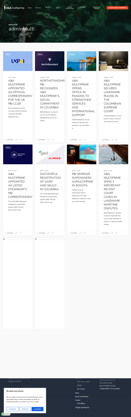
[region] (25, 400)
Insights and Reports (82, 407)
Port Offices (81, 403)
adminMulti (10, 139)
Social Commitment (81, 396)
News (8, 54)
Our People (81, 389)
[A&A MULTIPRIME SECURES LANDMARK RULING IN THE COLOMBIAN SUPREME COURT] (113, 96)
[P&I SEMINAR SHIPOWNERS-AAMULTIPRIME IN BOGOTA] (81, 190)
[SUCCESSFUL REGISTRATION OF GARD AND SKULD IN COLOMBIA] (49, 190)
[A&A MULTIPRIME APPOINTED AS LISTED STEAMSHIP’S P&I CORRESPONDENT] (18, 190)
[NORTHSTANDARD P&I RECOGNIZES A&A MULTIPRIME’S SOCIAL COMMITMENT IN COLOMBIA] (49, 96)
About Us (78, 378)
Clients (79, 385)
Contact (77, 400)
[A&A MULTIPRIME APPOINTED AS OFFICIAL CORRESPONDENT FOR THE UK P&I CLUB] (18, 96)
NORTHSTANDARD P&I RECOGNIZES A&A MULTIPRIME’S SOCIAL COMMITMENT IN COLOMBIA (110, 384)
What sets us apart (83, 382)
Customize (12, 409)
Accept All (37, 409)
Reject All (25, 409)
